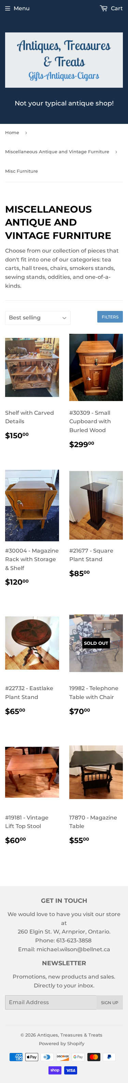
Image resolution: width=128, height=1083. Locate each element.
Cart (116, 8)
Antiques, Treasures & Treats (69, 1035)
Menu (22, 8)
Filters (110, 316)
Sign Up (109, 1002)
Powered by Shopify (61, 1043)
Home (12, 132)
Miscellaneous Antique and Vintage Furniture (57, 151)
